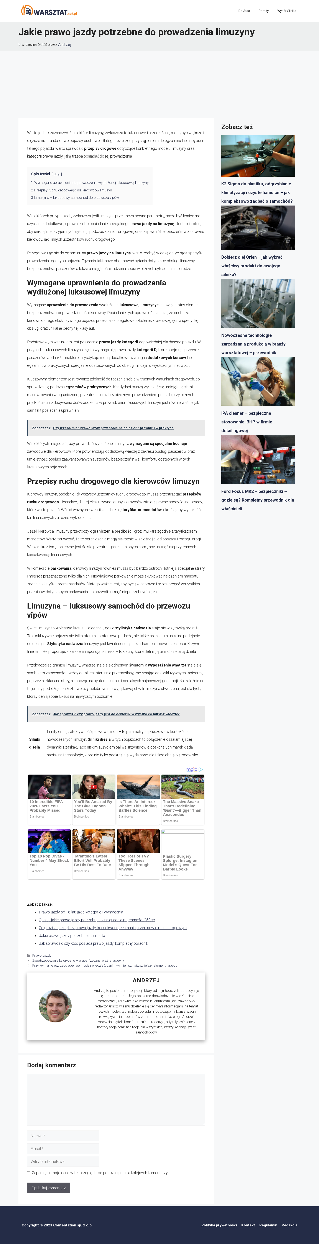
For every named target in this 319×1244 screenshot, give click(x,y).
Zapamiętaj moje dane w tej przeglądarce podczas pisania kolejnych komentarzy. (100, 1172)
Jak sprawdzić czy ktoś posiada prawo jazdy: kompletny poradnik (93, 943)
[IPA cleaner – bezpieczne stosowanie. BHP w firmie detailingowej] (258, 383)
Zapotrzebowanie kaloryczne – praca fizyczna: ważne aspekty (78, 961)
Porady (264, 11)
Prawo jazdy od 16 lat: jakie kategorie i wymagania (81, 912)
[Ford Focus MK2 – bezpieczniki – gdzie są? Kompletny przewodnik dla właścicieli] (258, 461)
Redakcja (289, 1225)
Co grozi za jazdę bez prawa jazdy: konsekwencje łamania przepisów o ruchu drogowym (113, 927)
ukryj (57, 174)
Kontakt (248, 1225)
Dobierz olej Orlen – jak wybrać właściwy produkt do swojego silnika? (252, 266)
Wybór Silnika (286, 11)
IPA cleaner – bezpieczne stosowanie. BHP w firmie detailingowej (246, 422)
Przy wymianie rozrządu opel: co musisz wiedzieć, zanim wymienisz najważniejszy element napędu (104, 966)
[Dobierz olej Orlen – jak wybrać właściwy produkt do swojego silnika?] (258, 229)
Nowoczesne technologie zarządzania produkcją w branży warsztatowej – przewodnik (253, 344)
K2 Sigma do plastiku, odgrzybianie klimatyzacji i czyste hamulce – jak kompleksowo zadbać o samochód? (257, 192)
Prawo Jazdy (41, 956)
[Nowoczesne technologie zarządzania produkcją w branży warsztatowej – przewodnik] (258, 305)
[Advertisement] (159, 83)
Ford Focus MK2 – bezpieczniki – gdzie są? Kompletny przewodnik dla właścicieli (257, 500)
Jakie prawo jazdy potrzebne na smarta (72, 935)
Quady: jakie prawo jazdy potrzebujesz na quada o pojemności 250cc (97, 920)
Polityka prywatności (219, 1225)
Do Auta (244, 11)
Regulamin (268, 1225)
